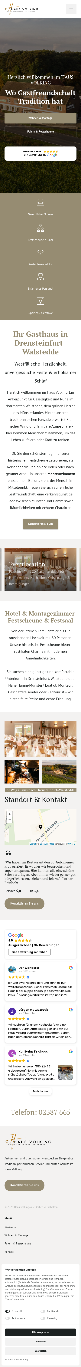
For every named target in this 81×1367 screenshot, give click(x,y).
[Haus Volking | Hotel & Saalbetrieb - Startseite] (21, 9)
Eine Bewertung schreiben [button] (29, 952)
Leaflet (33, 843)
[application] (40, 827)
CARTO (72, 843)
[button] (40, 153)
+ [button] (9, 814)
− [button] (9, 819)
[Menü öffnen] (71, 9)
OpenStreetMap (47, 843)
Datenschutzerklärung (16, 1360)
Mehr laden (40, 1091)
